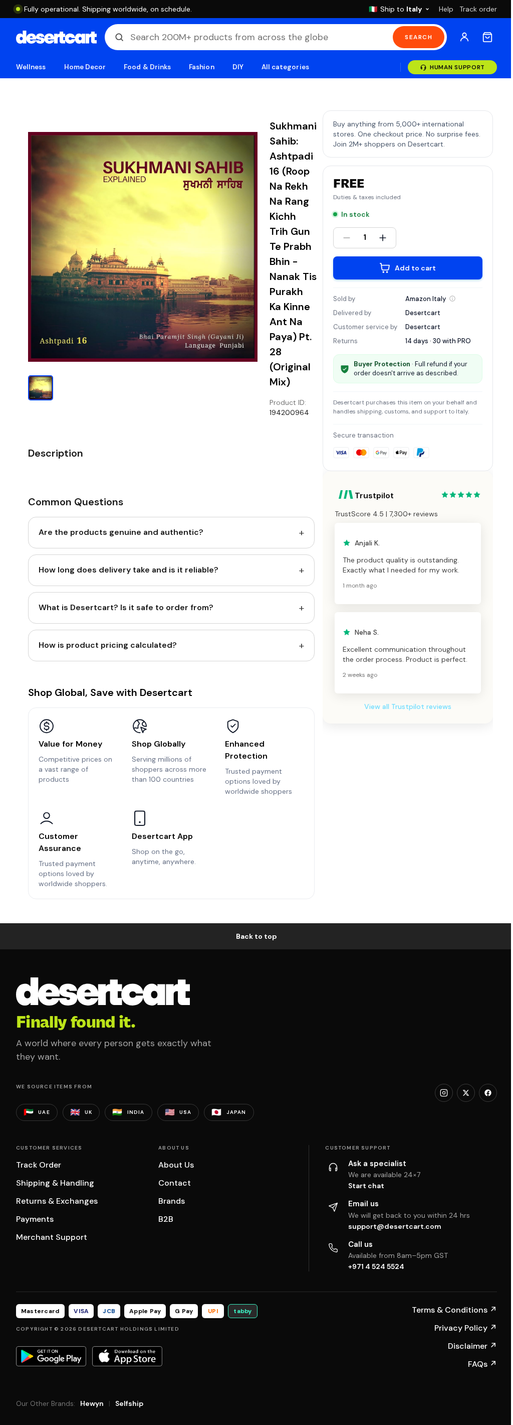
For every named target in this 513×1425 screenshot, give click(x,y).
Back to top (256, 936)
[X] (466, 1093)
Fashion (201, 67)
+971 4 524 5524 (376, 1266)
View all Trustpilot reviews (407, 706)
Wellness (31, 67)
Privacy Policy (465, 1328)
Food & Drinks (147, 67)
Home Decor (85, 67)
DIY (237, 67)
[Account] (464, 37)
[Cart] (487, 37)
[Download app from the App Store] (127, 1356)
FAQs (482, 1364)
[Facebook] (488, 1093)
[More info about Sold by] (452, 298)
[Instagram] (444, 1093)
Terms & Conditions (454, 1310)
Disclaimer (472, 1346)
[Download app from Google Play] (51, 1356)
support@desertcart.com (394, 1226)
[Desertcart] (56, 37)
